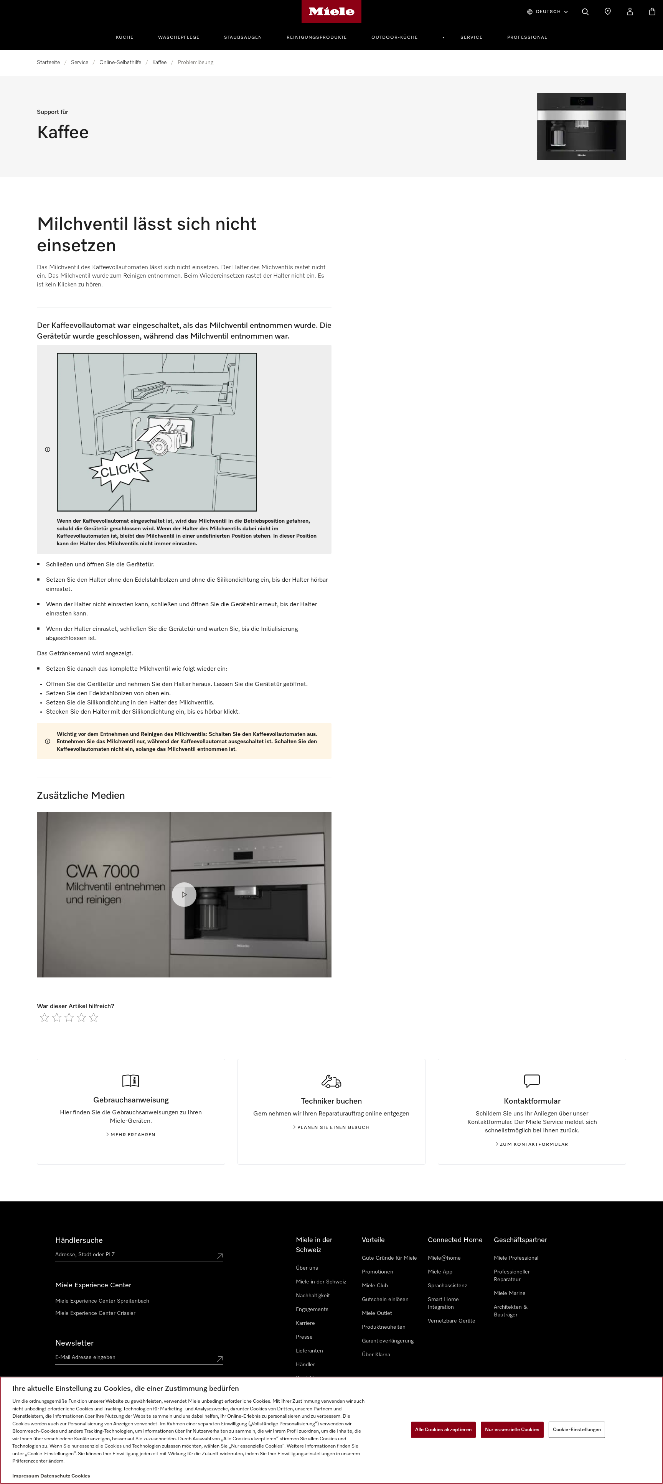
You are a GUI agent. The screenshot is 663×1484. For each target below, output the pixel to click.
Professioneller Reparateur (512, 1275)
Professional (527, 37)
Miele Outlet (377, 1313)
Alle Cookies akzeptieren (443, 1429)
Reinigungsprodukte (317, 37)
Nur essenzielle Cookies (512, 1429)
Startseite (48, 62)
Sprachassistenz (447, 1285)
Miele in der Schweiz (321, 1282)
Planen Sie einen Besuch (333, 1127)
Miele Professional (516, 1258)
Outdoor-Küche (394, 37)
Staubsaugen (243, 37)
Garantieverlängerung (388, 1341)
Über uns (307, 1268)
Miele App (440, 1272)
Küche (125, 37)
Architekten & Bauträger (511, 1311)
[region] (331, 1430)
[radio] (44, 1017)
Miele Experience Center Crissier (95, 1313)
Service (471, 37)
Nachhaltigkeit (313, 1295)
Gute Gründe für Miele (389, 1258)
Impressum (25, 1476)
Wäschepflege (179, 37)
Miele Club (375, 1285)
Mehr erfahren (133, 1135)
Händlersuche (79, 1240)
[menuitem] (129, 36)
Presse (304, 1337)
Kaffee (159, 62)
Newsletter (74, 1343)
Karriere (305, 1323)
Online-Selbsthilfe (120, 62)
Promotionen (377, 1272)
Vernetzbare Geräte (451, 1321)
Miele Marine (510, 1293)
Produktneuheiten (384, 1327)
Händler (305, 1364)
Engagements (312, 1309)
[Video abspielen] (184, 894)
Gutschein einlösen (385, 1299)
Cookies (80, 1476)
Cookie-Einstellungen (577, 1429)
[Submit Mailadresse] (220, 1359)
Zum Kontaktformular (534, 1144)
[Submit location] (220, 1256)
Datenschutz (55, 1476)
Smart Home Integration (443, 1303)
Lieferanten (309, 1351)
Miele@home (444, 1258)
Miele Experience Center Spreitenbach (102, 1301)
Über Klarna (376, 1354)
